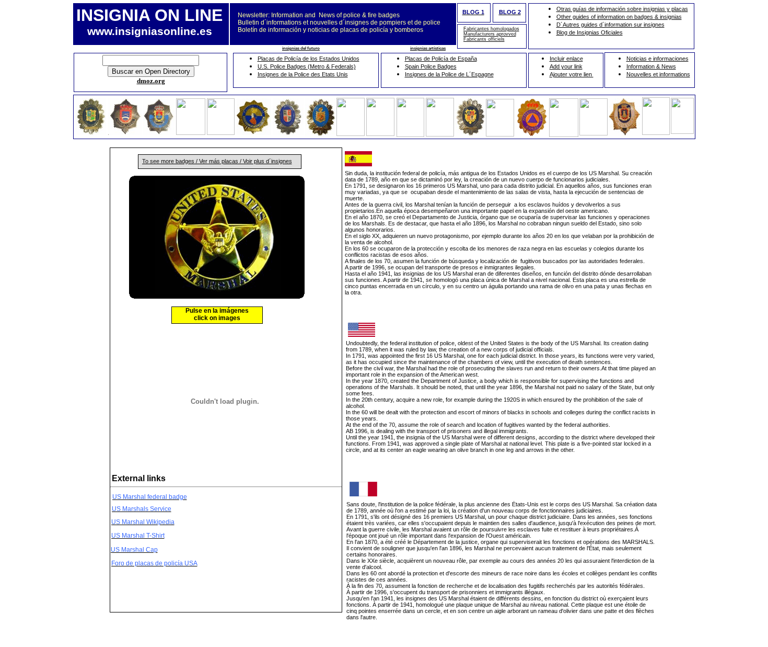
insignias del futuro (301, 48)
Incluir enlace (566, 58)
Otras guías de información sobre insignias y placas (622, 9)
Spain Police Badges (431, 66)
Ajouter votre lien (572, 74)
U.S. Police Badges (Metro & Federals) (307, 66)
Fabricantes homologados (491, 28)
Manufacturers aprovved (489, 34)
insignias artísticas (428, 48)
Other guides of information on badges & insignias (619, 17)
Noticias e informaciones (657, 58)
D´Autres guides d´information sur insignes (610, 24)
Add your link (566, 66)
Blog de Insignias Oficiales (589, 32)
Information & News (651, 66)
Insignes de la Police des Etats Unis (303, 74)
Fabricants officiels (484, 39)
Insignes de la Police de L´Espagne (449, 74)
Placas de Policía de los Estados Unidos (308, 58)
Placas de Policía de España (441, 58)
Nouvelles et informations (658, 74)
